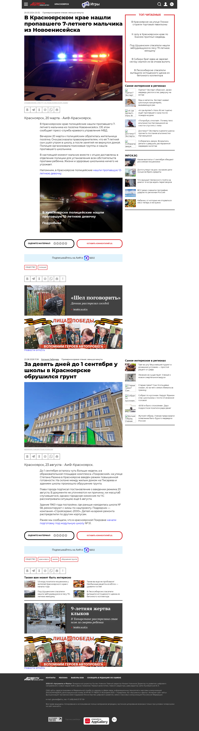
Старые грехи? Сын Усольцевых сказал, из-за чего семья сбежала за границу (155, 387)
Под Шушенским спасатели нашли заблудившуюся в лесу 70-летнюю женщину (150, 48)
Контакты (50, 678)
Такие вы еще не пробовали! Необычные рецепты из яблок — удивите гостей (102, 584)
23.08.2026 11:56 (31, 359)
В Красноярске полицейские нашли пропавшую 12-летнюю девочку (73, 214)
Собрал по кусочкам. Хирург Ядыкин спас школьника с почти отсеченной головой (156, 397)
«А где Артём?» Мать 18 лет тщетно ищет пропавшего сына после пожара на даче (155, 112)
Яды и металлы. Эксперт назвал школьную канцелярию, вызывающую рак (153, 102)
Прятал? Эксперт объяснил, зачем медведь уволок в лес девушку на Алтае (154, 92)
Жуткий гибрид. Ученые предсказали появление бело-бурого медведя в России (156, 418)
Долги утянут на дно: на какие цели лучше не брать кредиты (154, 171)
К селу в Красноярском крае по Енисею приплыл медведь (150, 35)
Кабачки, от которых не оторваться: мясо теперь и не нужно (154, 201)
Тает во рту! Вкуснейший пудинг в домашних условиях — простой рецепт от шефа (154, 367)
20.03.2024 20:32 (32, 12)
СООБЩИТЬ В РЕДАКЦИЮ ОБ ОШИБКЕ (104, 678)
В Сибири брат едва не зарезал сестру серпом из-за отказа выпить (150, 60)
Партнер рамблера (72, 719)
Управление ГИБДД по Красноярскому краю (46, 102)
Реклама (63, 678)
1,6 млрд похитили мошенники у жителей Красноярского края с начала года (53, 584)
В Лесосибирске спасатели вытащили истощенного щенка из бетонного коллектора (149, 73)
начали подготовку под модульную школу (78, 522)
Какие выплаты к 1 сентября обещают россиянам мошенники (155, 160)
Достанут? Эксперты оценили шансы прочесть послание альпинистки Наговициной (156, 133)
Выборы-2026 (77, 678)
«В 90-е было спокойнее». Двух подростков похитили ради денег (154, 406)
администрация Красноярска (38, 449)
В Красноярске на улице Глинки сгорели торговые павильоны (149, 23)
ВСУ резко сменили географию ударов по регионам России (152, 191)
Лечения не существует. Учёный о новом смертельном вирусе (154, 376)
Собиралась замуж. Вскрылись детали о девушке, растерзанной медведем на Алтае (154, 143)
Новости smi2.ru (34, 350)
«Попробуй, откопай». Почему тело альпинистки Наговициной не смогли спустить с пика (155, 123)
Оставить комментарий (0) (99, 244)
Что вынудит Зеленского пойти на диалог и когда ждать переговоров (154, 181)
